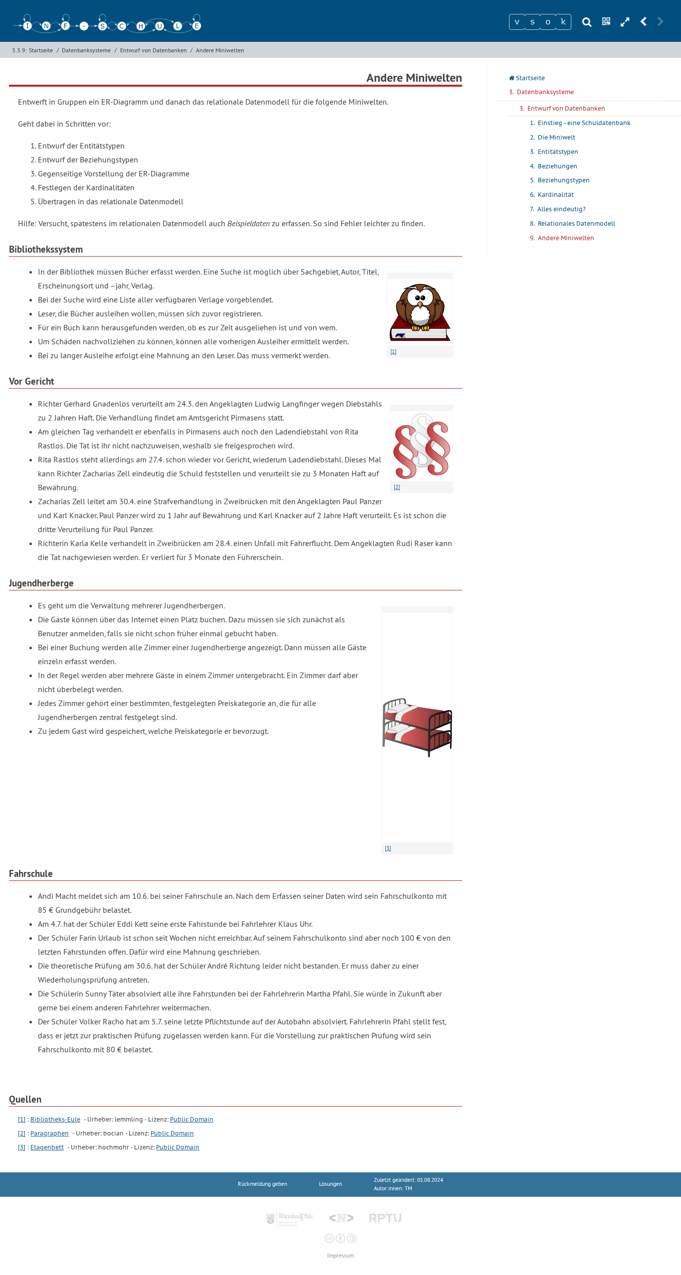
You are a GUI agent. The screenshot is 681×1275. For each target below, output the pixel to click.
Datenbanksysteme (86, 50)
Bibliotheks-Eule (55, 1119)
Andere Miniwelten (220, 50)
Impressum (340, 1256)
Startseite (41, 50)
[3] (21, 1147)
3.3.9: (19, 50)
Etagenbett (47, 1147)
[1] (21, 1119)
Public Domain (191, 1119)
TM (408, 1188)
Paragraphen (49, 1133)
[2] (21, 1133)
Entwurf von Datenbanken (153, 50)
